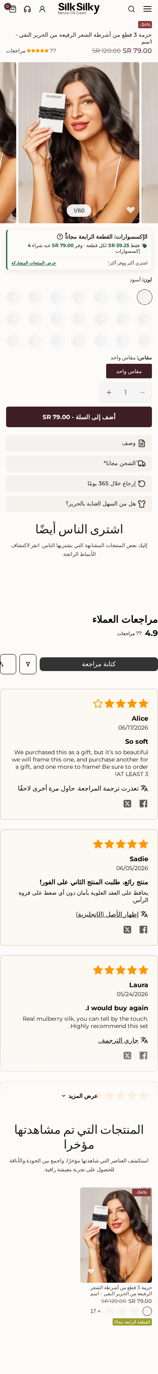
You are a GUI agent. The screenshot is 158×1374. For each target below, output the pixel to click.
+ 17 (95, 1311)
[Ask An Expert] (27, 9)
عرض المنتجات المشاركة (33, 263)
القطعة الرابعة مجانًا (132, 1322)
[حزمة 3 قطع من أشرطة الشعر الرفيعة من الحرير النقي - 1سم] (116, 1235)
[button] (38, 50)
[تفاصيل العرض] (60, 236)
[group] (79, 142)
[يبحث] (132, 9)
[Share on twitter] (127, 804)
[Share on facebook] (143, 804)
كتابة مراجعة (99, 664)
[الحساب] (42, 9)
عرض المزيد (83, 1096)
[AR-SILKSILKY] (79, 9)
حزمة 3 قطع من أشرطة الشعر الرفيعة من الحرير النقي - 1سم (121, 1290)
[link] (27, 9)
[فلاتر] (27, 664)
